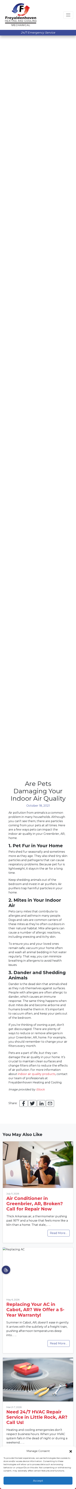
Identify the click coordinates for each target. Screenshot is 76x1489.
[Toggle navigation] (68, 14)
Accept (38, 1480)
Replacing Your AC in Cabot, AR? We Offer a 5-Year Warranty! (35, 1309)
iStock (40, 1089)
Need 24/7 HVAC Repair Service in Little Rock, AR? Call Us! (36, 1417)
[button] (70, 1451)
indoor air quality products (36, 1074)
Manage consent (6, 1270)
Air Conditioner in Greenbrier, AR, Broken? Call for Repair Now (34, 1204)
